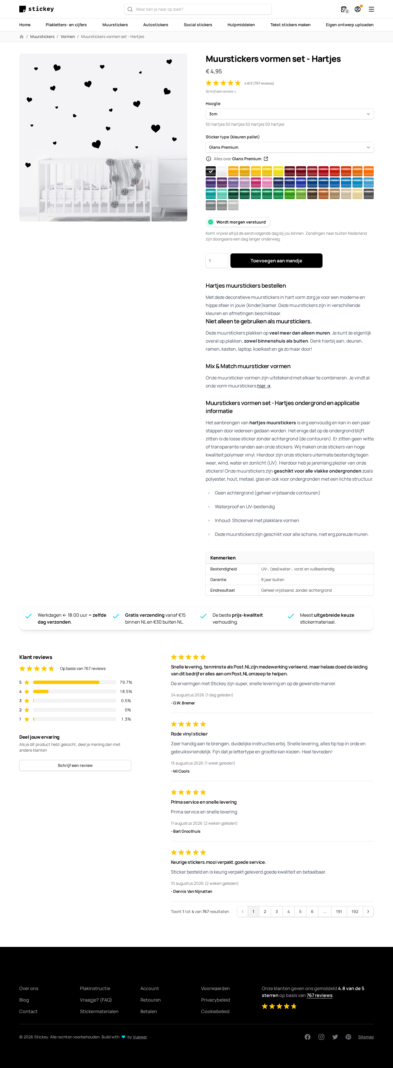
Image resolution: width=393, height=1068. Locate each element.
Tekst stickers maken (290, 24)
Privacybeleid (215, 1000)
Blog (24, 1000)
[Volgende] (368, 911)
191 (339, 911)
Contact (28, 1011)
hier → (264, 386)
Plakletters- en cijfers (66, 24)
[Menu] (371, 9)
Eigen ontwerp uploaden (350, 24)
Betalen (148, 1011)
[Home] (38, 9)
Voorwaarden (215, 988)
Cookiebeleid (215, 1011)
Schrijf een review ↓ (221, 91)
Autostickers (155, 24)
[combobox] (198, 9)
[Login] (357, 9)
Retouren (150, 1000)
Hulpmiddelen (241, 24)
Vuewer (140, 1037)
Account (149, 988)
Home (24, 24)
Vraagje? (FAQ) (96, 1000)
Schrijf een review (75, 765)
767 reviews (320, 995)
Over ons (28, 988)
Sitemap (366, 1037)
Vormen (68, 36)
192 (355, 911)
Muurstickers (115, 24)
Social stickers (198, 24)
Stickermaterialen (99, 1011)
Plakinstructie (95, 988)
